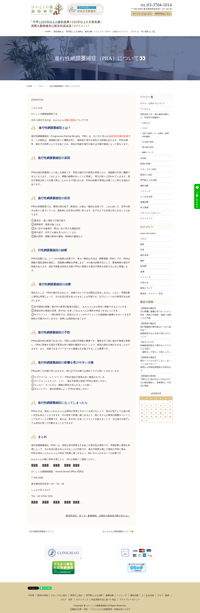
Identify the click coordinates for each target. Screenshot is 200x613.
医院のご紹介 (146, 174)
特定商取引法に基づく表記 (104, 599)
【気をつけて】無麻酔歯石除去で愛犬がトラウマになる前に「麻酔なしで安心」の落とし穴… (155, 347)
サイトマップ (146, 218)
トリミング (98, 31)
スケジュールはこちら (142, 13)
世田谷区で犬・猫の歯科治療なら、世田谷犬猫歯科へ (154, 116)
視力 (114, 515)
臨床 (142, 244)
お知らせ (146, 123)
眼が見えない (123, 515)
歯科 (142, 260)
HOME (48, 31)
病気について (146, 288)
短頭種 (143, 266)
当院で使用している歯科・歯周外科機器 (155, 135)
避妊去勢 (144, 255)
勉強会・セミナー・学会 (151, 293)
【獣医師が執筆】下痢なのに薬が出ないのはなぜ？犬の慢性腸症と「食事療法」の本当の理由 (155, 381)
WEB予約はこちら (162, 13)
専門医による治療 (73, 31)
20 (161, 413)
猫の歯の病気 (148, 147)
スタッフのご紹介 (148, 169)
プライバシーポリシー (150, 213)
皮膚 (142, 271)
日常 (142, 249)
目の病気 (107, 515)
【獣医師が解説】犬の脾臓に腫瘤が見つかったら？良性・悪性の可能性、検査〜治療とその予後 (155, 313)
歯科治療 (88, 31)
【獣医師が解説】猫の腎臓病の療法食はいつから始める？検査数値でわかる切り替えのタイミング (155, 330)
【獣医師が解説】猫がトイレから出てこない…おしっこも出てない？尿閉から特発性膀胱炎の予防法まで (155, 364)
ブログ (133, 31)
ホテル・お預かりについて (116, 31)
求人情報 (144, 31)
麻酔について (148, 152)
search (155, 31)
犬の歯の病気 (148, 142)
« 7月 (143, 393)
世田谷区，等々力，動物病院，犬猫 (85, 515)
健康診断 (144, 202)
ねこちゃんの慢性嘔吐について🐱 (118, 531)
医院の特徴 (145, 163)
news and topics (148, 233)
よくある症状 (146, 196)
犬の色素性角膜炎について (41, 531)
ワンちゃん (145, 109)
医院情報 (57, 31)
